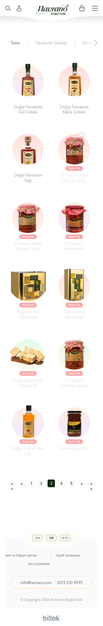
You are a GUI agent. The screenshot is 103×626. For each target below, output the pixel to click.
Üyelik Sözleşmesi (68, 555)
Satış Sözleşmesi (39, 564)
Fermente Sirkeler (51, 42)
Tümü (15, 42)
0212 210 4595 (70, 582)
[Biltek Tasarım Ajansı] (51, 617)
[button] (95, 43)
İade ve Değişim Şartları (21, 555)
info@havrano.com (36, 582)
